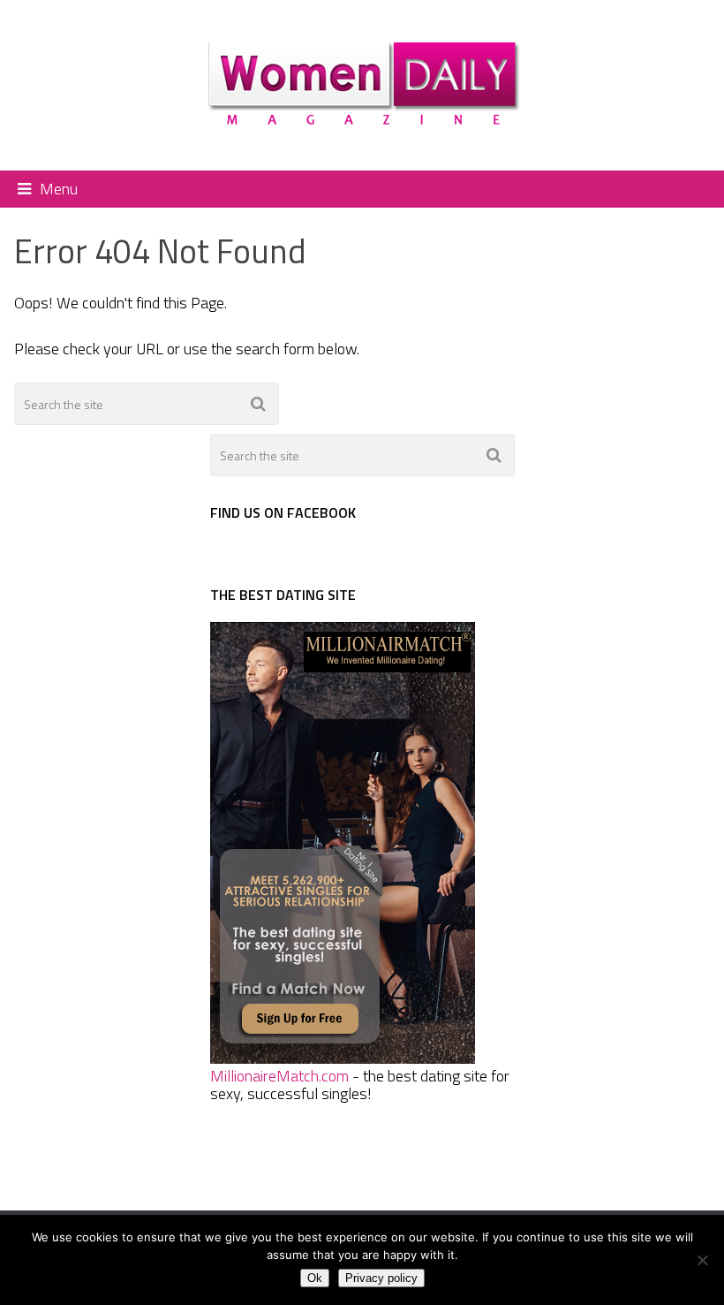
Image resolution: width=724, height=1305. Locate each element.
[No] (702, 1260)
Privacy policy (381, 1278)
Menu (59, 189)
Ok (314, 1278)
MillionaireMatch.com (279, 1076)
